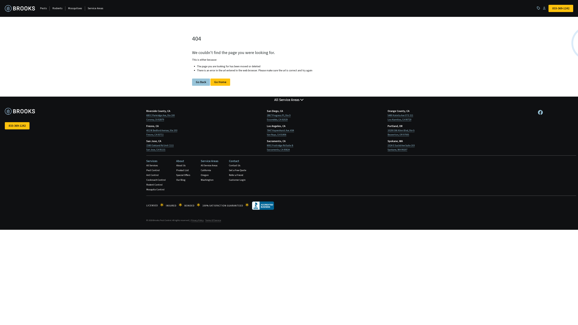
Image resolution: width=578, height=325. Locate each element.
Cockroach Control (156, 180)
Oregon (205, 175)
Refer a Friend (236, 175)
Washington (207, 180)
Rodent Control (154, 184)
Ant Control (152, 175)
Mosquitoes (75, 8)
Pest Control (153, 170)
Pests (43, 8)
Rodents (57, 8)
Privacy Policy (197, 220)
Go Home (220, 82)
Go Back (201, 82)
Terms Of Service (213, 220)
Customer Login (237, 180)
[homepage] (20, 8)
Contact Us (234, 165)
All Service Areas (209, 165)
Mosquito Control (155, 189)
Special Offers (183, 175)
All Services (152, 165)
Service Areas (95, 8)
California (206, 170)
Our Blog (180, 180)
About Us (181, 165)
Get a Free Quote (237, 170)
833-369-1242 (17, 126)
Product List (182, 170)
